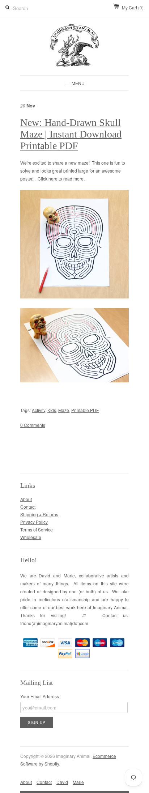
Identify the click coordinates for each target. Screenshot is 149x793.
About (26, 499)
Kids (51, 410)
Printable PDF (85, 410)
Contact (27, 507)
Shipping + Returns (39, 514)
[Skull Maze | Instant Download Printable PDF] (74, 296)
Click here (48, 178)
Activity (38, 410)
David (62, 782)
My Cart (133, 7)
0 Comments (32, 425)
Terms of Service (36, 529)
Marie (78, 782)
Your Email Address (39, 696)
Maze (63, 410)
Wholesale (30, 537)
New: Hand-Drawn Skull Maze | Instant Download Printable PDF (71, 134)
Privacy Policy (34, 522)
